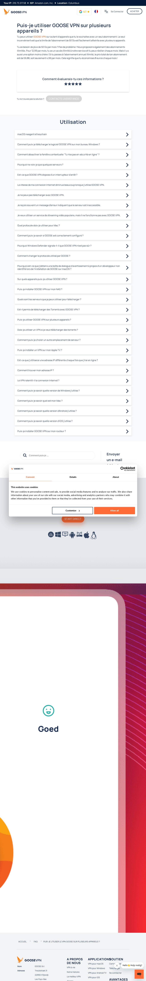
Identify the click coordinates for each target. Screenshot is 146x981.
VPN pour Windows (96, 968)
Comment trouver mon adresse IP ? (35, 370)
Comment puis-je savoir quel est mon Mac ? (39, 400)
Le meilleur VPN (74, 976)
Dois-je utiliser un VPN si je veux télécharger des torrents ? (47, 329)
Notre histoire (73, 972)
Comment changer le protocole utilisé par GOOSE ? (43, 255)
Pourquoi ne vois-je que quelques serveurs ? (40, 164)
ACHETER (134, 11)
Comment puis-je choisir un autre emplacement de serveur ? (48, 339)
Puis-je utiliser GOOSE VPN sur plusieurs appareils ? (44, 319)
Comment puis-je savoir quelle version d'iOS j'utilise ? (44, 421)
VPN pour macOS (95, 963)
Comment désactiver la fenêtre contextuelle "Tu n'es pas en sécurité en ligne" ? (58, 154)
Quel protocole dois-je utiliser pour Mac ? (38, 225)
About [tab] (116, 477)
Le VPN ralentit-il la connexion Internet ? (38, 380)
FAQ (35, 941)
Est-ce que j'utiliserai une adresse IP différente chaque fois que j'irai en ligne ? (57, 360)
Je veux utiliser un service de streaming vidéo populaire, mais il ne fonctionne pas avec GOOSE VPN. (68, 215)
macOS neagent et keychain (32, 134)
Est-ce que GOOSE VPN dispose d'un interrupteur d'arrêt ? (47, 174)
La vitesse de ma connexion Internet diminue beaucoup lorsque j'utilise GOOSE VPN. (61, 184)
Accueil (22, 941)
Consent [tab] (30, 477)
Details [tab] (73, 477)
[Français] (96, 11)
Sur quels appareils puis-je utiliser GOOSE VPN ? (42, 279)
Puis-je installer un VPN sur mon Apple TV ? (39, 350)
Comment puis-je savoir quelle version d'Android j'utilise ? (47, 410)
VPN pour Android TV (97, 972)
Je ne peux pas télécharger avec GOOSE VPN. (40, 195)
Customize (71, 510)
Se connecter (117, 11)
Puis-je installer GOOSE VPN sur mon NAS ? (39, 289)
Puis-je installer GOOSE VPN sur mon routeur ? (41, 431)
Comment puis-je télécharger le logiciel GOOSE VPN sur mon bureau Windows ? (58, 144)
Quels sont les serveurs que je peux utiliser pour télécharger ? (49, 299)
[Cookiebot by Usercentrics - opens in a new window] (122, 469)
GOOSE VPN (39, 36)
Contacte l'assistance (64, 98)
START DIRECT (72, 518)
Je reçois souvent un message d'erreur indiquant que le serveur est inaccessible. (59, 205)
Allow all (114, 510)
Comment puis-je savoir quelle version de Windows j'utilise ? (48, 390)
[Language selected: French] (96, 11)
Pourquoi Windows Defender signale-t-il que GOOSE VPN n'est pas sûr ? (54, 245)
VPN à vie (71, 967)
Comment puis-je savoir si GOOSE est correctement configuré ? (50, 235)
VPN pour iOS (94, 977)
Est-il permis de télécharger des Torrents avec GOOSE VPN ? (48, 309)
